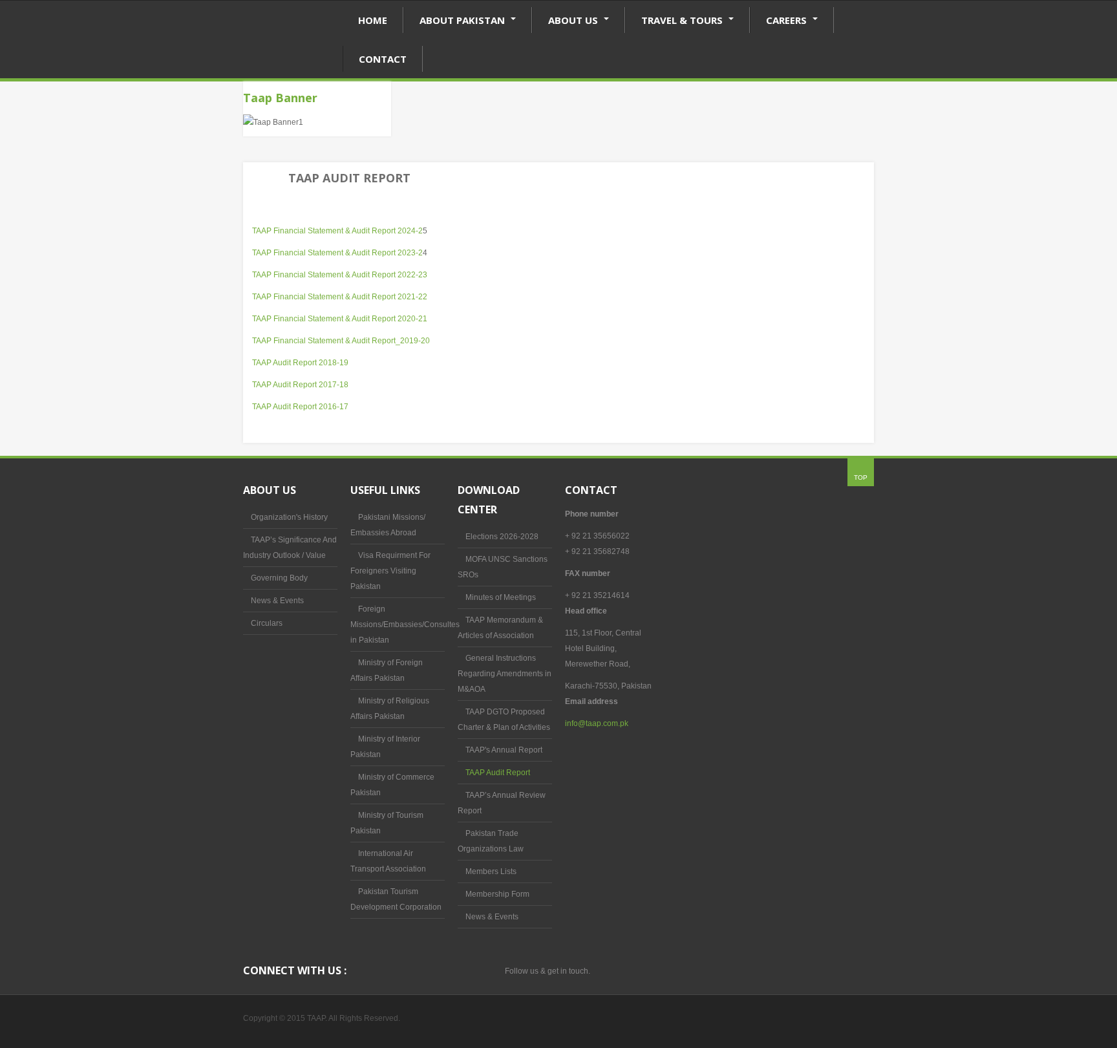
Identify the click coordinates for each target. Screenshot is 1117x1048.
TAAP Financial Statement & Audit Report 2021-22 (339, 296)
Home (372, 20)
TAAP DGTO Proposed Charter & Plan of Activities (504, 719)
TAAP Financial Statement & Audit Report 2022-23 (339, 274)
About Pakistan (463, 20)
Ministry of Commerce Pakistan (392, 785)
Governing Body (279, 578)
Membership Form (497, 894)
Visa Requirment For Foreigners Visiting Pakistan (390, 571)
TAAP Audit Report (497, 772)
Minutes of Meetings (500, 597)
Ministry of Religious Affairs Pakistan (389, 708)
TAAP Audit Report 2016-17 (300, 406)
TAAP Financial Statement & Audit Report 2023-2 (337, 252)
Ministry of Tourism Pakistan (386, 823)
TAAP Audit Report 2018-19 (300, 362)
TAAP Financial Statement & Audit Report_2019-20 (341, 340)
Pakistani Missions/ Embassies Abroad (387, 525)
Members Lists (490, 871)
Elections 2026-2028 (501, 536)
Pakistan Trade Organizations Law (491, 841)
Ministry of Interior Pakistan (385, 746)
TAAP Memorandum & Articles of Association (500, 627)
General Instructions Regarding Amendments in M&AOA (504, 674)
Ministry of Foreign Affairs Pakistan (386, 670)
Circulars (266, 623)
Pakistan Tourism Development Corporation (395, 899)
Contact (383, 58)
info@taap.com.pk (596, 723)
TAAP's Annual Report (503, 749)
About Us (574, 20)
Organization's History (289, 517)
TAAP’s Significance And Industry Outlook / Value (290, 547)
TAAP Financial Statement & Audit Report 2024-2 (337, 230)
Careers (787, 20)
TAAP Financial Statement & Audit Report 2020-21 (339, 318)
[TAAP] (292, 56)
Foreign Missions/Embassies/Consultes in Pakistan (397, 624)
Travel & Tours (683, 20)
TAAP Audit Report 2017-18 (300, 384)
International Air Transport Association (388, 861)
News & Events (277, 600)
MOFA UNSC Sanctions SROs (503, 567)
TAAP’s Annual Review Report (502, 803)
